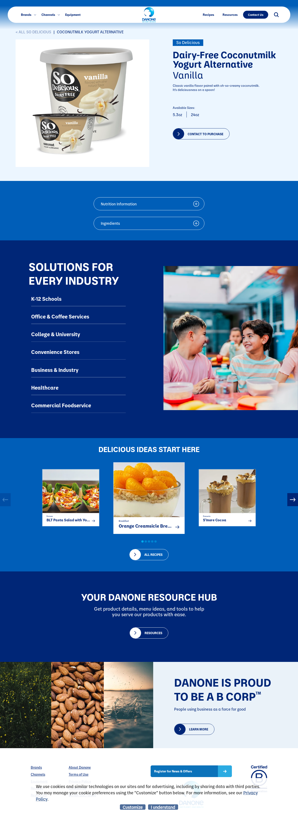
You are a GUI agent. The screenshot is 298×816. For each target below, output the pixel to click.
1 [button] (142, 541)
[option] (71, 495)
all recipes (153, 555)
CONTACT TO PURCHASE (205, 134)
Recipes (208, 15)
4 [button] (152, 541)
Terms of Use (78, 774)
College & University (55, 334)
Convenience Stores (55, 351)
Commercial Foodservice (61, 405)
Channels (48, 15)
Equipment (73, 15)
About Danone (80, 767)
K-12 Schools (46, 298)
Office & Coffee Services (60, 316)
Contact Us (255, 15)
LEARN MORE (198, 729)
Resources (230, 15)
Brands (26, 15)
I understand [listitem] (163, 807)
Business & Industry (54, 369)
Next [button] (292, 499)
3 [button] (149, 541)
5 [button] (155, 541)
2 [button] (146, 541)
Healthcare (44, 387)
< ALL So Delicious (33, 31)
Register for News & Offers (173, 771)
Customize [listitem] (133, 807)
